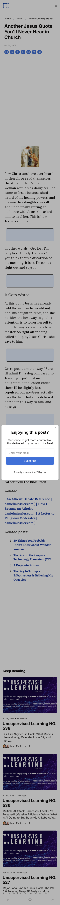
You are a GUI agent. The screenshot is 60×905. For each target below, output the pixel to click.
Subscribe (30, 460)
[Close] (55, 427)
